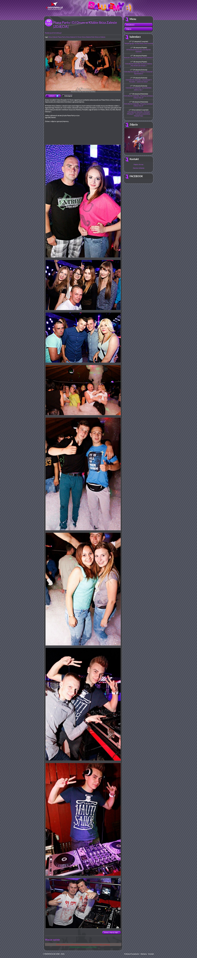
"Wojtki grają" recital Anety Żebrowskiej (138, 43)
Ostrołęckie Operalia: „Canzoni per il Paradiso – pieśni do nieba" (138, 81)
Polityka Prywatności (131, 954)
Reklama (144, 954)
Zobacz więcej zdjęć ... (111, 932)
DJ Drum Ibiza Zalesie (83, 37)
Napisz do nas (138, 164)
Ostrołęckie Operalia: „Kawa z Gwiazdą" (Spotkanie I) (138, 73)
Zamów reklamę (138, 168)
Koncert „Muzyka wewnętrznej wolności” (138, 57)
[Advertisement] (104, 129)
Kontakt (134, 159)
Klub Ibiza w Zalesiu (98, 37)
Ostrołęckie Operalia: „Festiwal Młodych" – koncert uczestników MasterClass (138, 114)
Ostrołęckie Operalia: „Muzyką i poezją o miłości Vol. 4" (138, 97)
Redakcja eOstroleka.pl (53, 33)
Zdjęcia (128, 29)
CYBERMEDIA (48, 954)
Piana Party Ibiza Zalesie (66, 37)
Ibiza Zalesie (52, 37)
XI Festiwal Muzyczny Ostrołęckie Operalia (138, 50)
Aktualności (130, 25)
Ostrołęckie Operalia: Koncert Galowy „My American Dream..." (138, 65)
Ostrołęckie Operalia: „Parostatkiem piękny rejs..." (139, 89)
